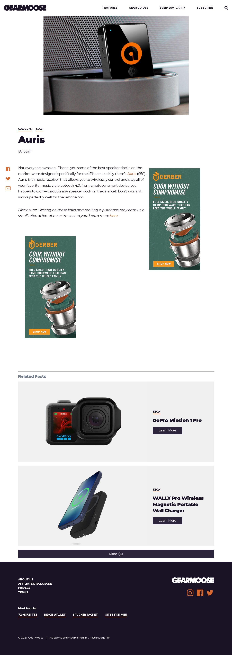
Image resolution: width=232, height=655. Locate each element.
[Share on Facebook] (8, 168)
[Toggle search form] (226, 8)
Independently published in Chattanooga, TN (79, 637)
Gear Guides (138, 7)
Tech (39, 128)
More (113, 554)
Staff (27, 151)
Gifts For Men (116, 614)
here (114, 216)
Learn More (170, 431)
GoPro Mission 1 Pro (177, 420)
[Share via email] (8, 188)
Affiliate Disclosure (35, 583)
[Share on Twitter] (8, 178)
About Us (25, 579)
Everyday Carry (172, 7)
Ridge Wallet (55, 614)
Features (110, 7)
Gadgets (25, 128)
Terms (23, 592)
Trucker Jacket (85, 614)
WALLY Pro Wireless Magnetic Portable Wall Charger (178, 504)
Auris (131, 174)
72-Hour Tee (27, 614)
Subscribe (205, 7)
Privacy (24, 588)
